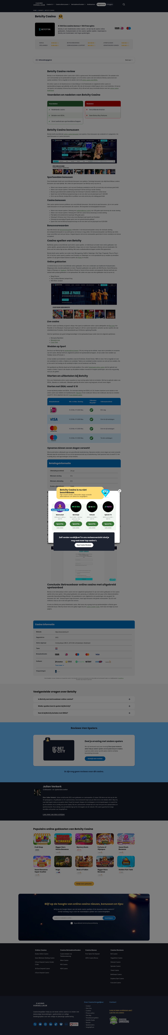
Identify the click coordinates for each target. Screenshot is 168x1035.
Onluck (92, 515)
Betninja (76, 515)
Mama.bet (60, 515)
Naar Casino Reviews (84, 545)
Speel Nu (59, 524)
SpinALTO (108, 515)
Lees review (60, 527)
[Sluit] (119, 490)
